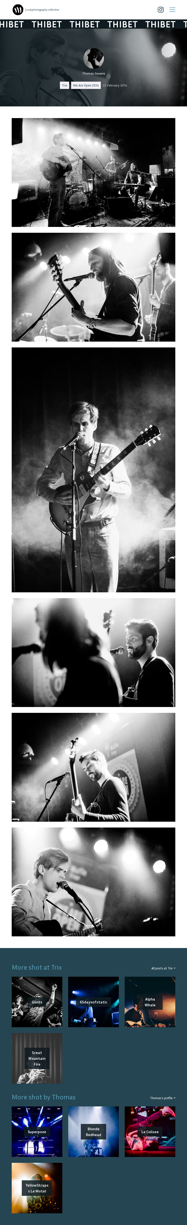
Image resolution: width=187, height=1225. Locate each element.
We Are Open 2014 (86, 85)
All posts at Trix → (163, 968)
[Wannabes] (18, 9)
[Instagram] (161, 9)
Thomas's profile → (162, 1098)
